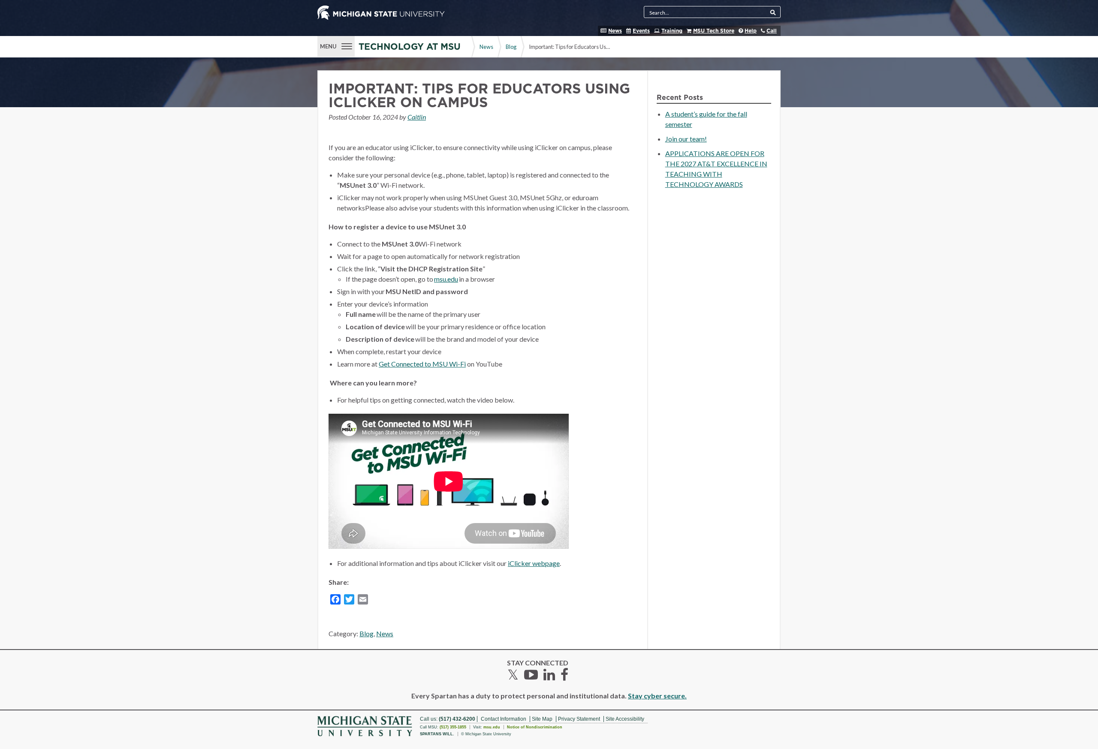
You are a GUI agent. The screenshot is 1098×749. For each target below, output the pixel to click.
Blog (511, 46)
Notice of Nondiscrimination (534, 727)
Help (751, 30)
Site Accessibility (625, 719)
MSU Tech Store (713, 30)
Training (671, 30)
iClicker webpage (534, 563)
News (615, 30)
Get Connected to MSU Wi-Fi (422, 364)
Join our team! (686, 139)
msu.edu (446, 279)
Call (771, 30)
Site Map (542, 719)
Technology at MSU (410, 46)
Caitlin (416, 117)
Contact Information (503, 719)
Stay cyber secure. (657, 696)
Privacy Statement (579, 719)
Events (641, 30)
